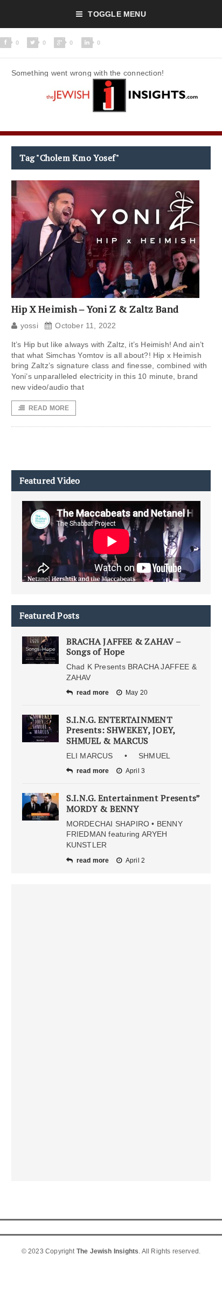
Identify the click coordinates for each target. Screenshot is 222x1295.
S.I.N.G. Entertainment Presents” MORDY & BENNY (133, 803)
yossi (29, 325)
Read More (49, 408)
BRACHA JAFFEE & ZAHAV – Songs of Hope (123, 646)
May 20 (137, 692)
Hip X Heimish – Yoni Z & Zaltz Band (94, 308)
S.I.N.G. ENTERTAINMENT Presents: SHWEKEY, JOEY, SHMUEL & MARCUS (121, 730)
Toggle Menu (116, 14)
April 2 (135, 860)
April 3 (135, 771)
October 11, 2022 (85, 325)
